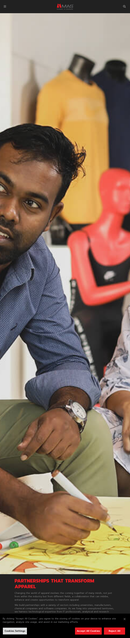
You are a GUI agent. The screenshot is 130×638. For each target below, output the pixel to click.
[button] (5, 6)
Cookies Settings (15, 631)
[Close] (124, 619)
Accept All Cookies (88, 631)
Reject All (114, 631)
